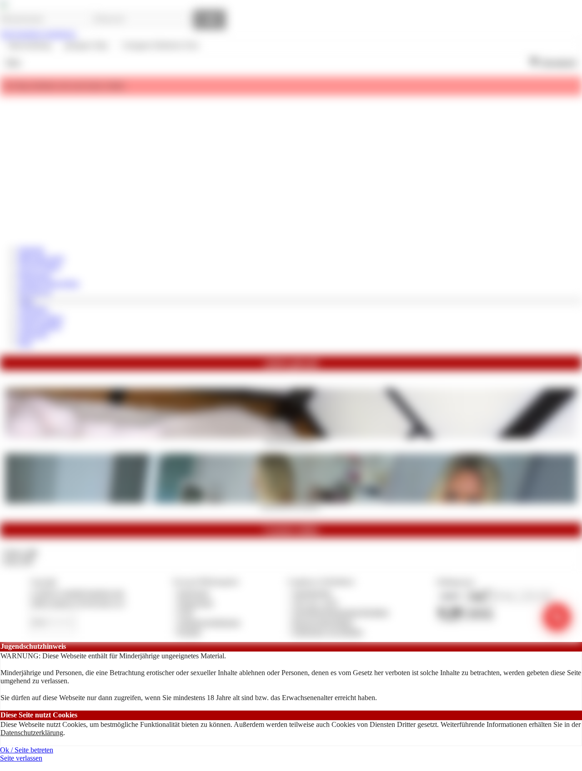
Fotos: (18, 561)
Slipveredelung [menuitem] (29, 45)
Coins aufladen (39, 326)
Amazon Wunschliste (48, 283)
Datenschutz (195, 603)
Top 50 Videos (39, 266)
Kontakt (189, 632)
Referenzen (34, 275)
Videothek (33, 309)
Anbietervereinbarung (208, 622)
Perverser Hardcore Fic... (291, 441)
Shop (12, 62)
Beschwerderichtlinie (323, 622)
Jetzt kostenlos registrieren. (38, 34)
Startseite (31, 250)
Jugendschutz (312, 593)
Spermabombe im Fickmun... (291, 506)
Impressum (193, 593)
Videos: (20, 552)
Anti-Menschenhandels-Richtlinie (340, 612)
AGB (185, 612)
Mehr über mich (41, 258)
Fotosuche (33, 334)
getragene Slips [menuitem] (86, 45)
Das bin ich (34, 291)
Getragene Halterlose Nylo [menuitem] (160, 45)
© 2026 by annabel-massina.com (77, 593)
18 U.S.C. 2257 (315, 603)
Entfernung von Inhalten (328, 632)
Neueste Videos (40, 318)
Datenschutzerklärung (31, 732)
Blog (25, 343)
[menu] (103, 45)
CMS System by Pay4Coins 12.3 (77, 603)
